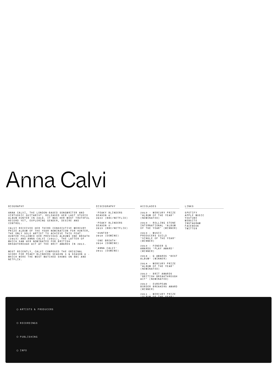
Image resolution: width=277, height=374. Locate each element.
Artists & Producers (37, 309)
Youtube (191, 218)
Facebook (192, 226)
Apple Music (194, 215)
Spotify (191, 212)
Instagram (193, 223)
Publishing (29, 337)
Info (23, 350)
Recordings (29, 323)
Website (191, 220)
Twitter (191, 228)
